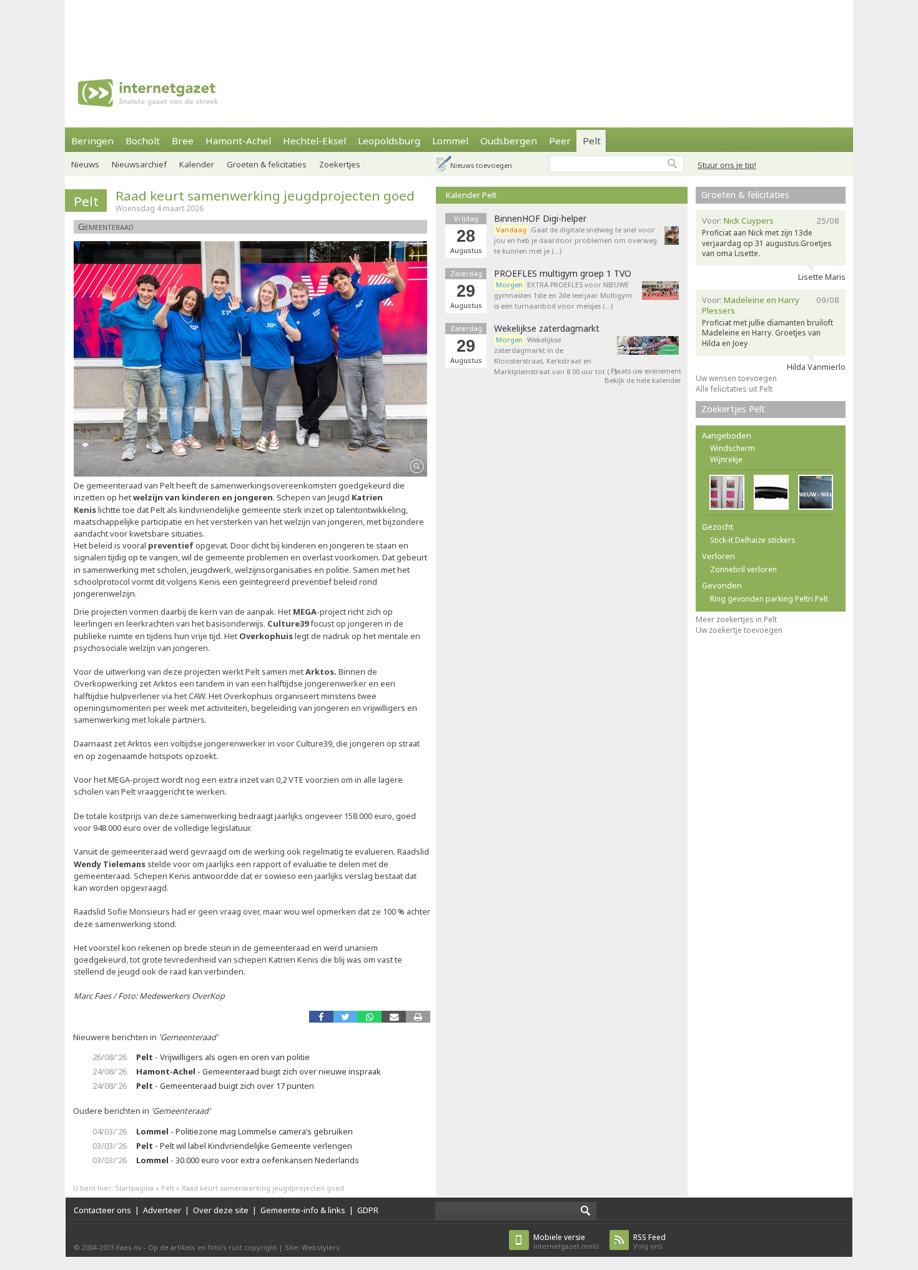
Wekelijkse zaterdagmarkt (547, 328)
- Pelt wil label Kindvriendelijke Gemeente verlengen (244, 1145)
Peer (560, 140)
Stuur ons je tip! (727, 165)
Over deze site (221, 1210)
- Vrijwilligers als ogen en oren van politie (223, 1057)
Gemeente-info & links (302, 1210)
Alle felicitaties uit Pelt (734, 389)
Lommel (450, 140)
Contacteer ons (102, 1210)
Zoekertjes (339, 164)
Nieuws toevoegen (481, 165)
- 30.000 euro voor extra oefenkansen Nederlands (247, 1160)
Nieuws (85, 164)
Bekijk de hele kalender (643, 380)
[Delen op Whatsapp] (369, 1017)
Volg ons (649, 1242)
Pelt (592, 140)
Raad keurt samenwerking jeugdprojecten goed (265, 195)
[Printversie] (418, 1017)
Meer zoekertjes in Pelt (736, 619)
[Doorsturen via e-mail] (394, 1017)
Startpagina (134, 1188)
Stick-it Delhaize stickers (753, 540)
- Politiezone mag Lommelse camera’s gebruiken (244, 1131)
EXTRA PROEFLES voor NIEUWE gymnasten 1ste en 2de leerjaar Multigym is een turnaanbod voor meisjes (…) (563, 295)
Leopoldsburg (389, 140)
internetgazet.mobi (566, 1242)
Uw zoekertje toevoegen (739, 630)
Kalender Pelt (471, 195)
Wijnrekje (726, 459)
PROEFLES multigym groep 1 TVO (562, 273)
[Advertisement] (459, 28)
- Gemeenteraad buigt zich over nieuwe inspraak (258, 1071)
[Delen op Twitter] (345, 1017)
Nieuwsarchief (139, 164)
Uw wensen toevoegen (736, 378)
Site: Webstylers (312, 1247)
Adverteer (162, 1210)
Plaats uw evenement (646, 370)
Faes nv (129, 1247)
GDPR (367, 1210)
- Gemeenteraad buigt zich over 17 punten (225, 1085)
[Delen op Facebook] (321, 1017)
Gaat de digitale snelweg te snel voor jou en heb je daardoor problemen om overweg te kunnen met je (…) (575, 240)
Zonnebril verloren (743, 569)
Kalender (196, 164)
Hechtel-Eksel (314, 140)
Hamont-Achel (238, 140)
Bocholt (143, 140)
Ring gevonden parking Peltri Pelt (769, 598)
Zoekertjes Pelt (733, 409)
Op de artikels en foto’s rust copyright (212, 1247)
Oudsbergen (508, 140)
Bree (183, 140)
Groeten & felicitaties (267, 164)
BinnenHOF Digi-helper (540, 218)
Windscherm (732, 448)
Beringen (92, 140)
